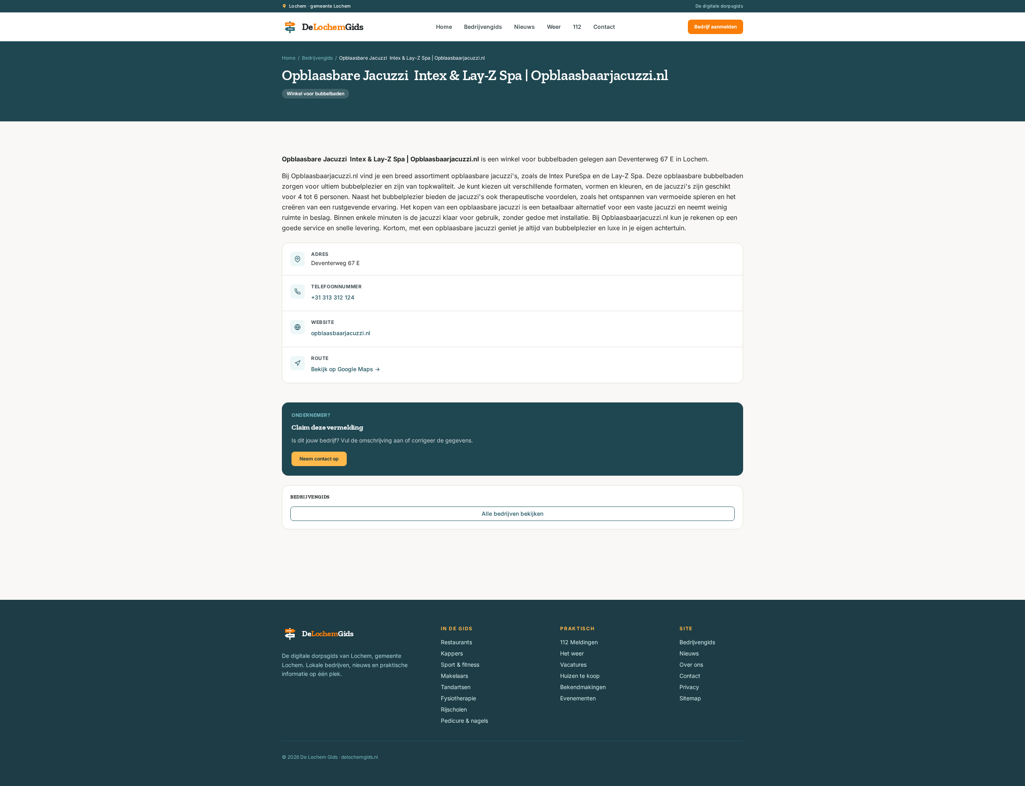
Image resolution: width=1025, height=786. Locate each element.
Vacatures (573, 664)
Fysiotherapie (458, 698)
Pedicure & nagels (464, 720)
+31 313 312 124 (332, 297)
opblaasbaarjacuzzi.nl (340, 333)
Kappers (452, 653)
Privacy (689, 686)
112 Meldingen (579, 642)
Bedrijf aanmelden (715, 27)
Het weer (572, 653)
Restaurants (456, 642)
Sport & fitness (460, 664)
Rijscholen (454, 709)
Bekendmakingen (583, 686)
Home (444, 26)
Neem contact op (319, 459)
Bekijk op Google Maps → (345, 369)
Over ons (691, 664)
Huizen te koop (580, 675)
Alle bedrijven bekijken (512, 513)
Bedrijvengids (483, 26)
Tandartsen (455, 686)
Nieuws (524, 26)
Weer (554, 26)
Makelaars (454, 675)
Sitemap (690, 698)
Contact (604, 26)
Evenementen (578, 698)
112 (577, 26)
